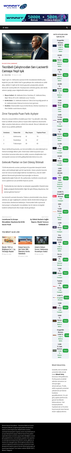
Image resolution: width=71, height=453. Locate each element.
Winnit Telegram (7, 450)
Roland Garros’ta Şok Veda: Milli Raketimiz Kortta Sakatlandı (24, 250)
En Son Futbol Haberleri (9, 63)
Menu (6, 27)
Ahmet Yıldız (8, 75)
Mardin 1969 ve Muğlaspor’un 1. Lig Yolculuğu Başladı (8, 249)
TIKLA (67, 46)
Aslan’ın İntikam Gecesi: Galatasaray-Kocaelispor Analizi (41, 249)
